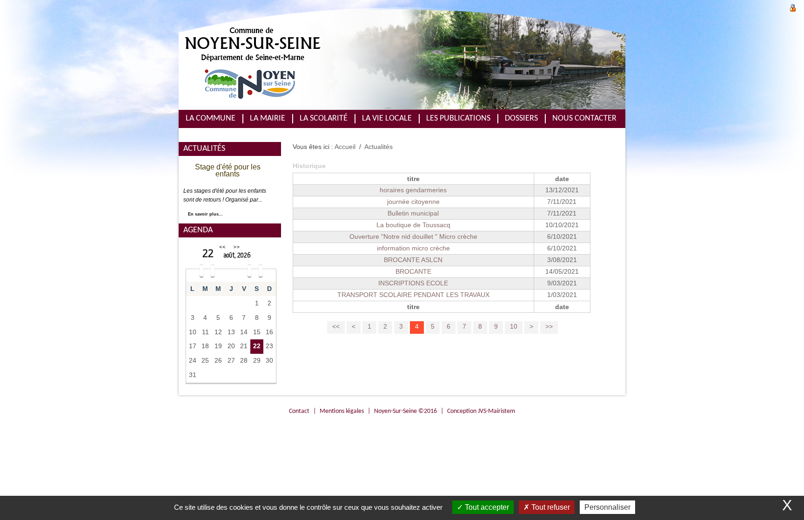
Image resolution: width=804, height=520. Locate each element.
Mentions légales (342, 411)
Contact (299, 411)
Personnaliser (607, 507)
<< (222, 247)
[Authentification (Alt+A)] (793, 6)
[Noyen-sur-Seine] (337, 58)
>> (236, 247)
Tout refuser (549, 507)
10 (513, 326)
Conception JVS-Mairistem (481, 411)
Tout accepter (486, 507)
